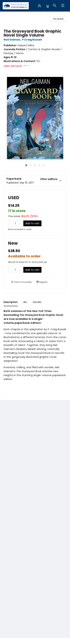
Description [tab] (11, 302)
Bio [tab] (25, 302)
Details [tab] (37, 302)
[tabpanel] (35, 350)
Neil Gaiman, (13, 39)
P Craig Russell (32, 39)
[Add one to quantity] (20, 223)
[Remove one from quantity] (10, 223)
